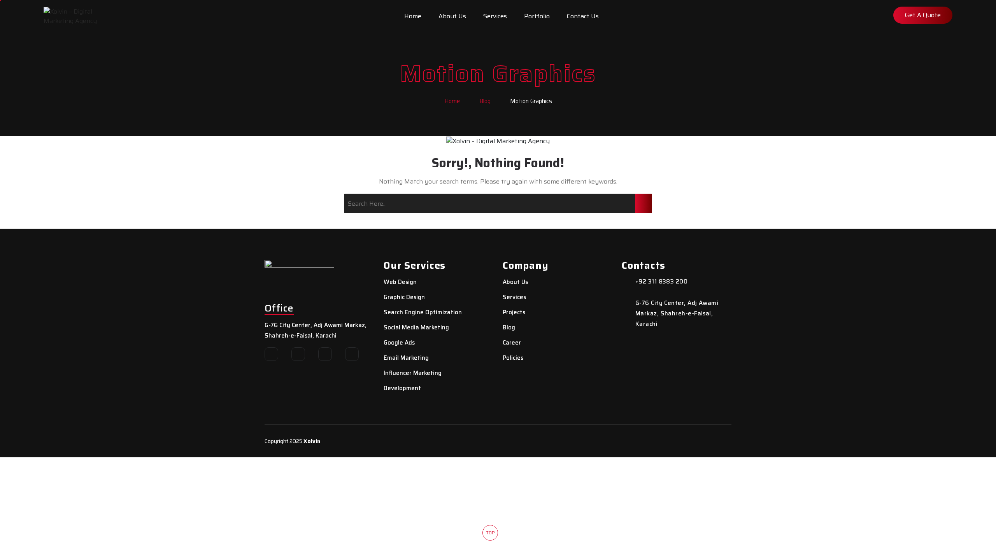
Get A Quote (923, 15)
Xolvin (311, 441)
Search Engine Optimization (423, 312)
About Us (452, 16)
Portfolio (537, 16)
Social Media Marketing (416, 327)
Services (495, 16)
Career (512, 342)
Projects (514, 312)
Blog (485, 101)
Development (402, 388)
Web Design (400, 282)
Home (412, 16)
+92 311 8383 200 (661, 281)
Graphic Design (404, 297)
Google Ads (399, 342)
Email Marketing (406, 358)
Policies (513, 358)
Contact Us (583, 16)
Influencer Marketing (413, 373)
